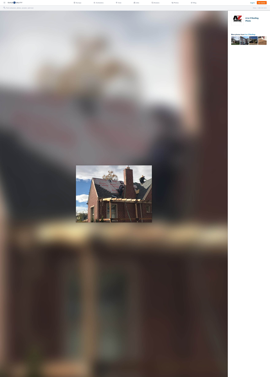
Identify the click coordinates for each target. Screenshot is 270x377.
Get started (261, 3)
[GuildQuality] (15, 2)
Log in (252, 3)
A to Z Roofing (249, 34)
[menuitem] (77, 2)
